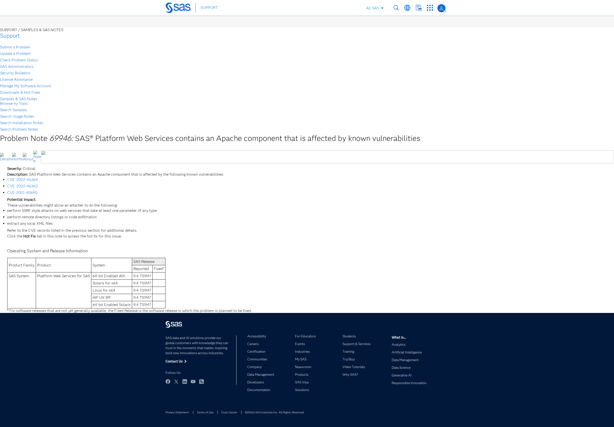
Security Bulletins (15, 73)
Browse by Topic (14, 103)
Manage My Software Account (25, 86)
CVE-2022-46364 (22, 179)
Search (396, 8)
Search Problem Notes (19, 129)
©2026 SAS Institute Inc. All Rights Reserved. (275, 412)
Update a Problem (15, 53)
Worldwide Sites (407, 8)
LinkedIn (184, 381)
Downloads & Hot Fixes (20, 92)
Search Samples (13, 110)
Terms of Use (205, 412)
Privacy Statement (177, 412)
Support (10, 35)
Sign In (441, 8)
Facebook (167, 381)
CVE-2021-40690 (22, 192)
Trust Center (229, 412)
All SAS (372, 8)
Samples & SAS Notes (18, 99)
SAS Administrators (17, 66)
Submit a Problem (15, 47)
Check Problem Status (19, 60)
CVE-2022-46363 (22, 186)
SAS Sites (430, 8)
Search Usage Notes (17, 116)
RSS (201, 381)
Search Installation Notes (21, 123)
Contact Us (419, 8)
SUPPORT (209, 7)
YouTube (193, 381)
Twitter (176, 381)
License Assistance (16, 79)
